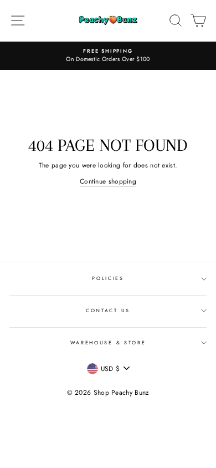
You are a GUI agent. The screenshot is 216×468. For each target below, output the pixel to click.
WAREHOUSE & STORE (108, 342)
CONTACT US (108, 310)
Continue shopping (108, 181)
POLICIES (108, 278)
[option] (108, 55)
